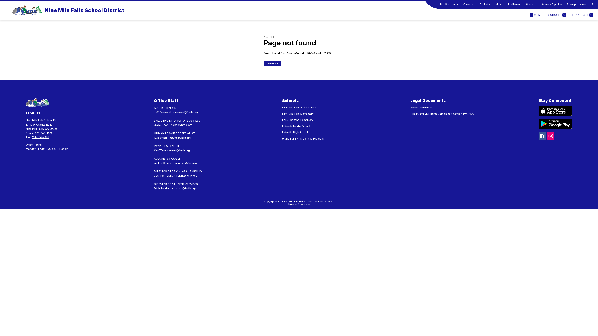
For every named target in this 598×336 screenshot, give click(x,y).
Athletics (485, 4)
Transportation (576, 4)
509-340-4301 (40, 137)
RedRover (514, 4)
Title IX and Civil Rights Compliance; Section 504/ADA (442, 113)
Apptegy (305, 204)
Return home (272, 63)
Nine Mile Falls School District (300, 107)
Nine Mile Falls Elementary (298, 113)
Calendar (469, 4)
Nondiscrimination (421, 107)
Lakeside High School (295, 132)
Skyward (530, 4)
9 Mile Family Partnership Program (303, 138)
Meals (499, 4)
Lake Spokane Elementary (297, 119)
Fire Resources (448, 4)
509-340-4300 (44, 133)
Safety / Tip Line (551, 4)
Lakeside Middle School (296, 126)
